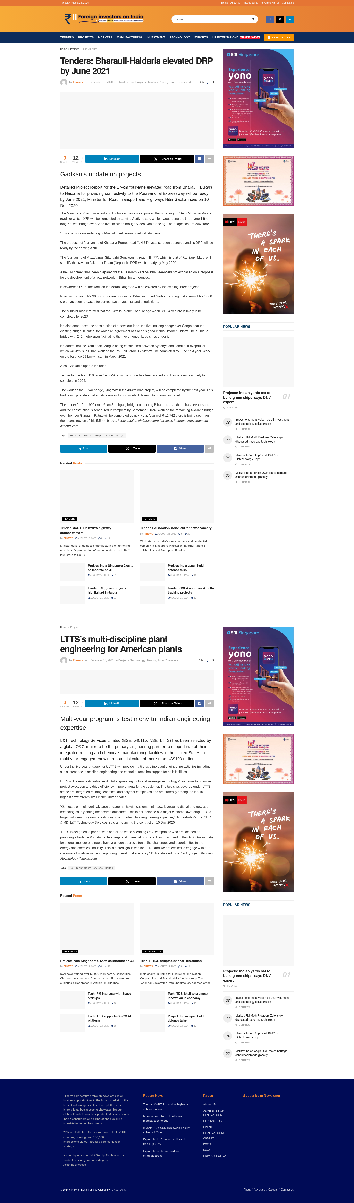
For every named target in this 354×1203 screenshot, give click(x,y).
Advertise (259, 1189)
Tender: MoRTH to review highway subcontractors (85, 530)
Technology (180, 37)
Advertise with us (270, 2)
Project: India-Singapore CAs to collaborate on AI (110, 567)
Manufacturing (129, 37)
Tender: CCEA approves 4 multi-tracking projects (191, 590)
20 (188, 966)
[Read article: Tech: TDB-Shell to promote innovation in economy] (152, 1000)
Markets (105, 37)
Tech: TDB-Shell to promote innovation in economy (188, 995)
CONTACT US (212, 1121)
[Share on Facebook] (199, 159)
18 (114, 1026)
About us (235, 2)
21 (188, 534)
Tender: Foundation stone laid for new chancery (175, 528)
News (206, 1149)
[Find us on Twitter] (280, 19)
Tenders (67, 37)
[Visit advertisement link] (258, 264)
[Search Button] (254, 19)
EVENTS (208, 1127)
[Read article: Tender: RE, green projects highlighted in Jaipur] (72, 595)
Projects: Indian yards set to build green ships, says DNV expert (247, 397)
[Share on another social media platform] (209, 159)
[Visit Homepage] (104, 19)
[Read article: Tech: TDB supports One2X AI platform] (72, 1023)
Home (224, 2)
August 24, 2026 (166, 534)
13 (194, 598)
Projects (86, 37)
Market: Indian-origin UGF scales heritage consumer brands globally (261, 475)
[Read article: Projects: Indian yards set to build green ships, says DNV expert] (258, 362)
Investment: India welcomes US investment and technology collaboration (262, 421)
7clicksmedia (117, 1189)
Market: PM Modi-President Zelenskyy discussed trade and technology (259, 439)
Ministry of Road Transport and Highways (97, 435)
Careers (273, 1189)
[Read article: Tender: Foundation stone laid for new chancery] (177, 496)
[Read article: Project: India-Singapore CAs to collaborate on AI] (72, 572)
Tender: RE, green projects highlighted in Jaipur (107, 590)
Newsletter (280, 37)
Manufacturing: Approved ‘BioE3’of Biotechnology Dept (256, 457)
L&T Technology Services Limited (91, 868)
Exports (201, 37)
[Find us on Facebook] (270, 19)
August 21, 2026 (99, 598)
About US (209, 1104)
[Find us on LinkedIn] (290, 19)
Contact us (288, 2)
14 (108, 538)
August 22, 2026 (179, 575)
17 (194, 575)
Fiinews (78, 82)
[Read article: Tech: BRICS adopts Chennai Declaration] (177, 929)
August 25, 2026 (86, 538)
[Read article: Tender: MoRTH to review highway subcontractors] (97, 496)
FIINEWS (74, 1189)
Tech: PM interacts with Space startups (109, 995)
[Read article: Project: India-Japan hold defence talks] (152, 572)
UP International (236, 37)
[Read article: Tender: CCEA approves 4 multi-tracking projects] (152, 595)
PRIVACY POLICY (215, 1155)
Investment (156, 37)
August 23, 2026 (99, 1003)
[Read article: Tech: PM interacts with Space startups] (72, 1000)
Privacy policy (250, 2)
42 (114, 575)
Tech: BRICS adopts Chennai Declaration (171, 960)
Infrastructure (90, 49)
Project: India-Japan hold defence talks (186, 567)
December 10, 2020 (101, 82)
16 (114, 1003)
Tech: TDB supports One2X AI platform (109, 1018)
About (247, 1189)
